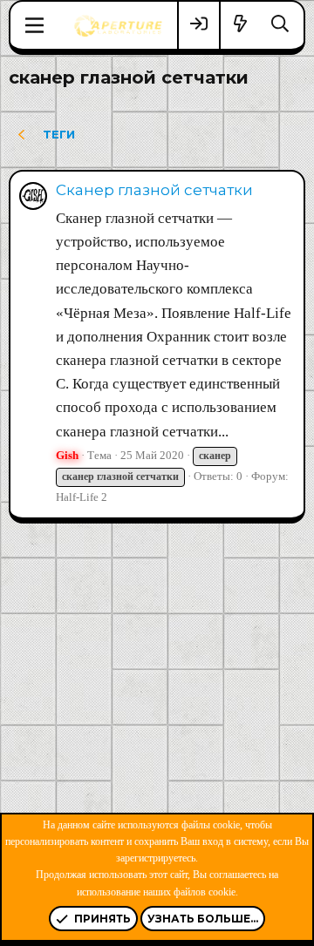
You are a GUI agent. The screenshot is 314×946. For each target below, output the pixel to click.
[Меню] (34, 25)
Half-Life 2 (81, 496)
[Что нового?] (241, 25)
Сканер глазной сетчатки (154, 190)
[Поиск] (280, 25)
